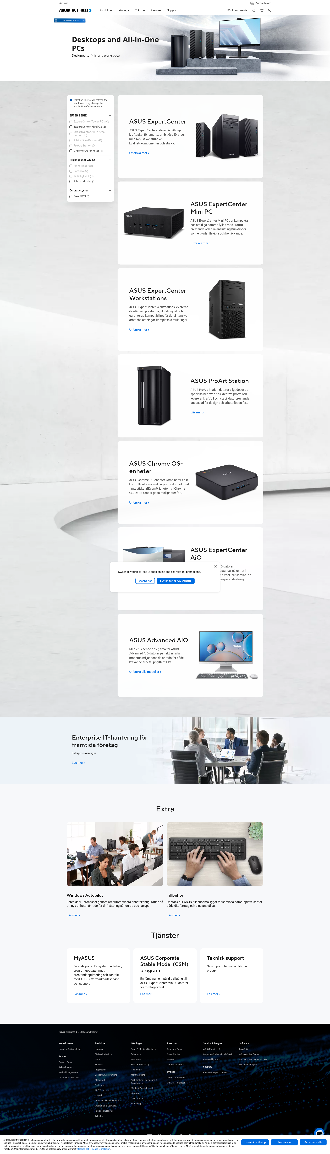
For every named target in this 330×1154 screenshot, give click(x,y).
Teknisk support (66, 1067)
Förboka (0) (81, 171)
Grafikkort (99, 1085)
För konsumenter (238, 10)
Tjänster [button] (140, 10)
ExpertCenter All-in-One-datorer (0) (90, 133)
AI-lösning (136, 1103)
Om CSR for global (176, 1082)
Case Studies (173, 1054)
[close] (215, 566)
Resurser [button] (156, 10)
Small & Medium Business (143, 1049)
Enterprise (136, 1054)
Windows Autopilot (248, 1064)
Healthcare (136, 1069)
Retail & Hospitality (140, 1064)
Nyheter (171, 1059)
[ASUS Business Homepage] (75, 10)
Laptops (99, 1049)
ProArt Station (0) (85, 145)
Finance (135, 1093)
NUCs (97, 1059)
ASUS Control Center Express (253, 1059)
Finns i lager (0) (83, 166)
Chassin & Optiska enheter (108, 1100)
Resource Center (175, 1049)
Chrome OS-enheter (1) (88, 151)
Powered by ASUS (212, 1059)
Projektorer (100, 1069)
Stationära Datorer (104, 1054)
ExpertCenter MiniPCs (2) (90, 126)
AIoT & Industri (102, 1090)
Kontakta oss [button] (263, 3)
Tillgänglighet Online (82, 160)
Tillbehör (99, 1116)
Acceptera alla (313, 1142)
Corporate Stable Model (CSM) (218, 1054)
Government (137, 1098)
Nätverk (98, 1095)
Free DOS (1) (81, 196)
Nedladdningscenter (68, 1072)
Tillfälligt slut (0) (84, 176)
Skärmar (99, 1064)
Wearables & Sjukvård (105, 1105)
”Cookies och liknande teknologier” (93, 1149)
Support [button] (172, 10)
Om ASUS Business (176, 1077)
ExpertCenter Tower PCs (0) (91, 121)
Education (136, 1059)
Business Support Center (215, 1072)
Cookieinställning (255, 1142)
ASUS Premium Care (69, 1077)
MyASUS (243, 1049)
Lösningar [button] (124, 10)
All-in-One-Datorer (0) (88, 140)
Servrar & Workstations (106, 1075)
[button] (254, 10)
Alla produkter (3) (84, 181)
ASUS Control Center (249, 1054)
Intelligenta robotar (104, 1111)
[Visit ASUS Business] (68, 1032)
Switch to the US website (175, 580)
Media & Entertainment (142, 1088)
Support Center (66, 1062)
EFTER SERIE (78, 115)
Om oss (63, 3)
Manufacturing (138, 1075)
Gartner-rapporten (175, 1064)
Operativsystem (79, 190)
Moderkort (100, 1080)
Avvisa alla (284, 1142)
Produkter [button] (106, 10)
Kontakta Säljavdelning (70, 1049)
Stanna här (145, 580)
